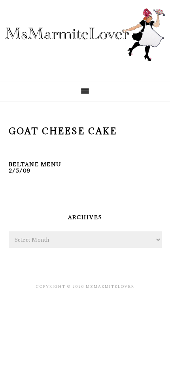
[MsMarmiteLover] (85, 68)
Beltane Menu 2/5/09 (35, 168)
